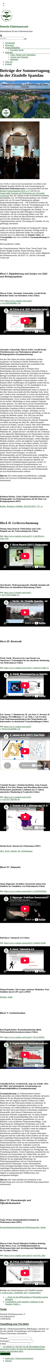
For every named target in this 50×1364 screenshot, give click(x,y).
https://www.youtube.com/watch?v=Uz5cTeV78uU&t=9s (15, 798)
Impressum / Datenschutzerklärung (19, 1358)
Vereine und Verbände (19, 57)
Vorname (3, 1338)
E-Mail (3, 1344)
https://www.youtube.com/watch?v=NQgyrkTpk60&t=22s (15, 727)
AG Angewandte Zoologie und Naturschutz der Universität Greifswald (22, 193)
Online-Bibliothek (12, 47)
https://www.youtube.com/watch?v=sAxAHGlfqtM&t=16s (16, 302)
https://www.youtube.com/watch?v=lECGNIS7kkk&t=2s (15, 593)
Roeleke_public (6, 997)
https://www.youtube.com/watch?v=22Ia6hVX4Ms (25, 943)
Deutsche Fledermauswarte (14, 26)
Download (9, 45)
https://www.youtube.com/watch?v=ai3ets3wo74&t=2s (26, 668)
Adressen (9, 52)
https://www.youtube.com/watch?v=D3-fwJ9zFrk (24, 1037)
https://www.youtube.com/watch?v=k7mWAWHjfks (25, 891)
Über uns (9, 62)
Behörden (14, 59)
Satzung (8, 1361)
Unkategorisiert (34, 1293)
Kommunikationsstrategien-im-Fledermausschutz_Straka (23, 1227)
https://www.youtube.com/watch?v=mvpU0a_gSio (24, 1255)
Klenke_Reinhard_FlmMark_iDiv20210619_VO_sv (21, 506)
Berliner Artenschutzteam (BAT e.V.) (15, 191)
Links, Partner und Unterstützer (23, 55)
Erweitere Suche (17, 50)
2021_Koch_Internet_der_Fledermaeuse (16, 851)
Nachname (4, 1341)
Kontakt (8, 64)
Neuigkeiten (10, 43)
